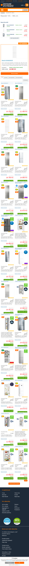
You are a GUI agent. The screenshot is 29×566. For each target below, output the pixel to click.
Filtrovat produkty (14, 73)
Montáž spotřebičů (6, 547)
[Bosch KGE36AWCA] (21, 162)
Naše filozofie (5, 496)
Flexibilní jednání (5, 538)
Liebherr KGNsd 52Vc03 (19, 281)
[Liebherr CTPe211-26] (7, 462)
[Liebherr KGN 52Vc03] (21, 426)
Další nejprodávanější (15, 38)
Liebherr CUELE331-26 (5, 314)
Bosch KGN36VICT (10, 25)
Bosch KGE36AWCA (19, 149)
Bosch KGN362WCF (11, 29)
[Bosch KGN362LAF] (21, 99)
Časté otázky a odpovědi (5, 508)
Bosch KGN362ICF (4, 182)
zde (19, 564)
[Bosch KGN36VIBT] (7, 165)
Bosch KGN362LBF (4, 281)
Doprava (16, 504)
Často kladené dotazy (7, 548)
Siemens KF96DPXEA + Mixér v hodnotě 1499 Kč (7, 216)
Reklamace (17, 508)
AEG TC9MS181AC (4, 347)
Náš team (4, 494)
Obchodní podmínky (6, 512)
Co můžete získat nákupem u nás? (9, 532)
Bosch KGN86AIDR (10, 34)
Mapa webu (17, 496)
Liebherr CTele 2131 (5, 413)
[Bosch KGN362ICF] (7, 198)
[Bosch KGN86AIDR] (3, 36)
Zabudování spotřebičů (7, 540)
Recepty (4, 555)
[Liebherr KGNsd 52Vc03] (21, 294)
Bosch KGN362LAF (18, 83)
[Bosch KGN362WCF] (3, 31)
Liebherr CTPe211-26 (5, 446)
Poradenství (17, 509)
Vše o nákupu (5, 506)
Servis (16, 506)
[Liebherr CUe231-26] (21, 231)
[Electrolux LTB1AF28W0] (7, 396)
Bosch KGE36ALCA (4, 248)
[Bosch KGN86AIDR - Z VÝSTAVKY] (21, 330)
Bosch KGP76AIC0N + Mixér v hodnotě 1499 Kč (20, 183)
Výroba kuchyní (5, 545)
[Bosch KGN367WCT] (21, 396)
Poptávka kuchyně (6, 553)
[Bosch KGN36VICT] (7, 99)
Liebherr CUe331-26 (19, 446)
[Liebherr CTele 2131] (7, 426)
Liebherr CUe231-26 (19, 215)
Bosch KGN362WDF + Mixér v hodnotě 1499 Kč (20, 249)
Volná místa (17, 493)
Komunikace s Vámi (6, 552)
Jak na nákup (5, 504)
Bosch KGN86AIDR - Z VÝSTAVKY (19, 315)
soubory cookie (9, 560)
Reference (4, 535)
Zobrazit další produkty (14, 483)
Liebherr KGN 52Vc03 (19, 413)
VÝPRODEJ (25, 80)
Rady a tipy (4, 542)
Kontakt (2, 2)
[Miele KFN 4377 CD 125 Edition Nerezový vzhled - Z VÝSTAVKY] (21, 363)
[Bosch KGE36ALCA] (7, 261)
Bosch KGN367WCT (19, 380)
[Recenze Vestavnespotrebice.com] (7, 524)
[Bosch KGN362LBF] (7, 297)
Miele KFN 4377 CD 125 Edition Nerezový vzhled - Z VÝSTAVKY (21, 348)
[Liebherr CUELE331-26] (7, 330)
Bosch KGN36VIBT (4, 149)
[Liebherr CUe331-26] (21, 462)
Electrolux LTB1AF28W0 (5, 380)
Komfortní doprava (6, 533)
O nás (3, 493)
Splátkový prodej (5, 510)
